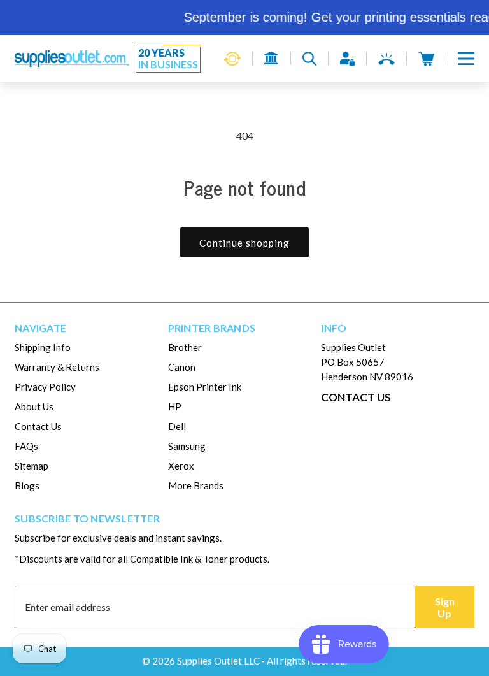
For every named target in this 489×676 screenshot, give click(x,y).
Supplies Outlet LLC (218, 660)
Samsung (187, 446)
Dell (177, 426)
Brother (185, 347)
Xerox (181, 465)
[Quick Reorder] (232, 59)
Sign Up (445, 607)
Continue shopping (244, 242)
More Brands (195, 485)
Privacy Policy (45, 386)
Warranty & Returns (57, 367)
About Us (34, 406)
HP (174, 406)
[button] (466, 59)
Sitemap (31, 465)
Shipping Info (43, 347)
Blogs (27, 485)
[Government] (271, 58)
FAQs (26, 446)
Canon (181, 367)
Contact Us (38, 426)
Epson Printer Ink (204, 386)
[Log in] (347, 59)
